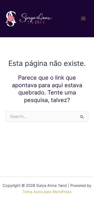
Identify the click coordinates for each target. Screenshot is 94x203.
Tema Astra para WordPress (47, 191)
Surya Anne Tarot (64, 18)
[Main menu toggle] (83, 18)
